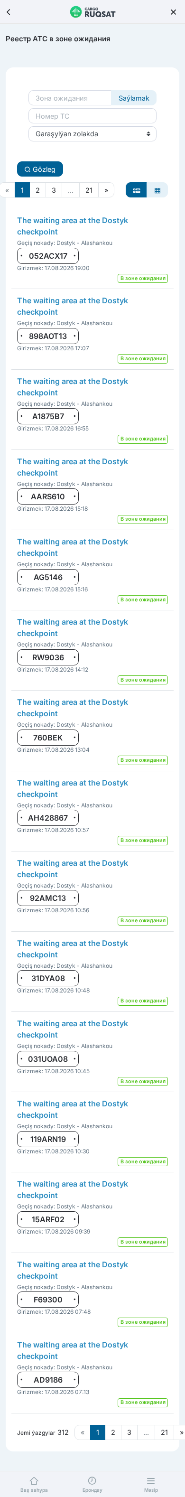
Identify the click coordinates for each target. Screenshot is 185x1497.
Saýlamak (134, 98)
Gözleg (43, 169)
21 (88, 190)
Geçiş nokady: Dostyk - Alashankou (64, 242)
